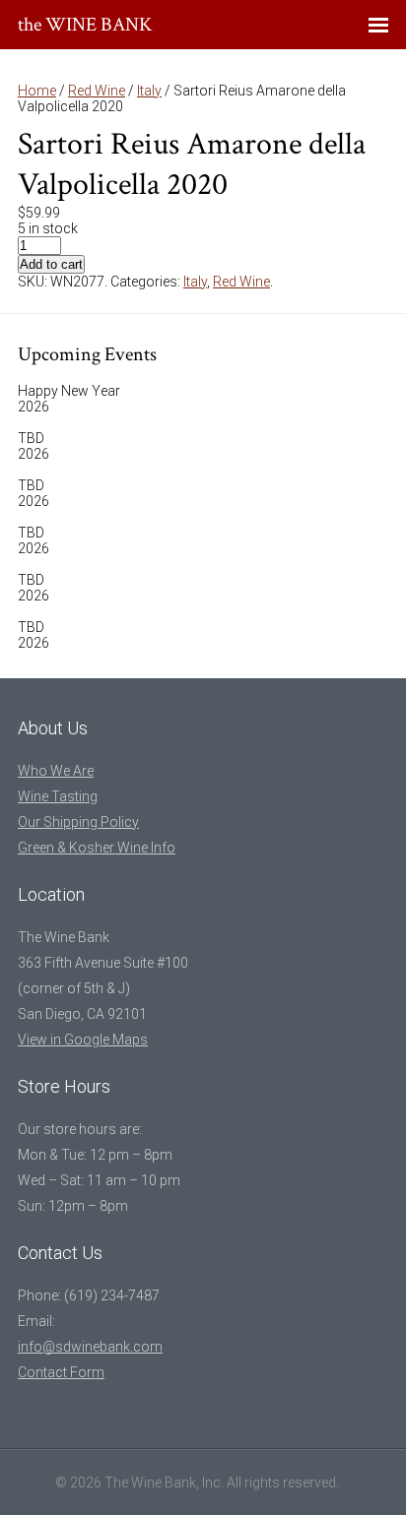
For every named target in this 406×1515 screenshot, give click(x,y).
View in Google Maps (83, 1039)
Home (37, 90)
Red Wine (96, 90)
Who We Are (56, 771)
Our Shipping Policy (78, 822)
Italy (149, 90)
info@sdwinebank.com (90, 1347)
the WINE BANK (85, 24)
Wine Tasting (58, 796)
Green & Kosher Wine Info (96, 847)
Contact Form (61, 1372)
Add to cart (51, 264)
